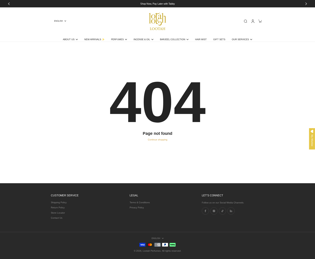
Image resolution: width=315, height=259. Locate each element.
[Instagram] (214, 211)
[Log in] (252, 21)
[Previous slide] (9, 4)
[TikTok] (222, 211)
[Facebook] (205, 211)
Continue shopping (157, 139)
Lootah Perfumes (152, 250)
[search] (245, 21)
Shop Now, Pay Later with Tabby (157, 3)
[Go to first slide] (306, 4)
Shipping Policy (59, 202)
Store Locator (58, 212)
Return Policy (58, 207)
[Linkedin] (231, 211)
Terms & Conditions (140, 202)
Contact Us (56, 218)
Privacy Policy (137, 207)
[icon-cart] (259, 21)
